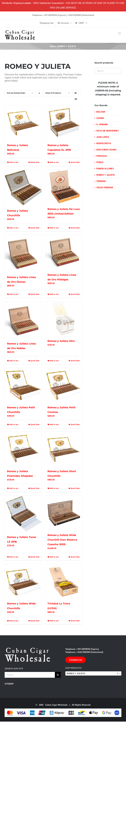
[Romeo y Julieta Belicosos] (23, 123)
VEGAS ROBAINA (104, 187)
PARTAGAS (101, 156)
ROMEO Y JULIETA (105, 175)
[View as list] (76, 99)
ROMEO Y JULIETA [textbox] (92, 673)
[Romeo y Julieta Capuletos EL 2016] (63, 123)
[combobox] (93, 673)
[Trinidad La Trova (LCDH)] (63, 581)
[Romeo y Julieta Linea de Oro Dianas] (23, 253)
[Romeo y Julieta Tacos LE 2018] (23, 514)
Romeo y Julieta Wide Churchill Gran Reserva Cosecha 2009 (62, 540)
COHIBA (100, 118)
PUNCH (99, 162)
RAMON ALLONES (105, 168)
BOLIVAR (100, 112)
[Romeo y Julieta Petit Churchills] (23, 385)
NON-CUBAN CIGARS (106, 150)
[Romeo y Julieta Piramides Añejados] (23, 449)
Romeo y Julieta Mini (61, 341)
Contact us (75, 660)
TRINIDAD (101, 181)
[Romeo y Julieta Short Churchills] (63, 449)
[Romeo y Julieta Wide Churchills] (23, 581)
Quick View (34, 162)
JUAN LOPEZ (102, 137)
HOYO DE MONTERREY (107, 131)
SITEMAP (9, 684)
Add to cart (13, 162)
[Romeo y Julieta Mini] (63, 318)
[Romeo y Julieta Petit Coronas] (63, 385)
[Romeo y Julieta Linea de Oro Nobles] (23, 319)
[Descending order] (39, 93)
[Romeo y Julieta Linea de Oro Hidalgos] (63, 252)
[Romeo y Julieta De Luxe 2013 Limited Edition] (63, 186)
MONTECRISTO (103, 143)
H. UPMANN (102, 124)
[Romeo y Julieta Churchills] (23, 187)
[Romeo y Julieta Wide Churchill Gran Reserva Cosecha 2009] (63, 513)
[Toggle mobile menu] (119, 33)
